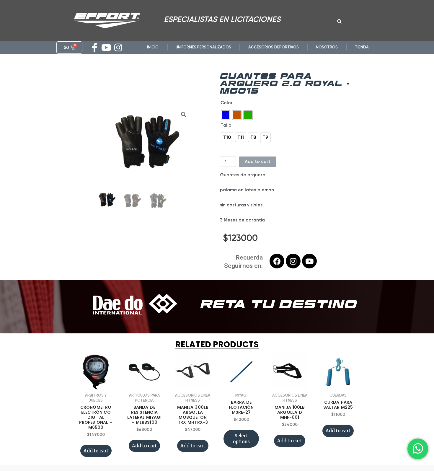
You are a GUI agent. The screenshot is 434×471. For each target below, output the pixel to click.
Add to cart (257, 161)
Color (227, 102)
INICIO (153, 47)
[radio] (225, 115)
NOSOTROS (327, 47)
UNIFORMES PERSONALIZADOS (203, 47)
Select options (241, 438)
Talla (226, 125)
